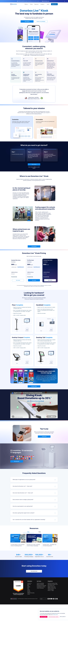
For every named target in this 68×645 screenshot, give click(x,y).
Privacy (28, 590)
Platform (26, 4)
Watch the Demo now (45, 1)
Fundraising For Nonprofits (41, 585)
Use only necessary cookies (53, 616)
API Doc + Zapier (51, 590)
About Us (29, 584)
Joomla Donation (51, 589)
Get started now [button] (34, 571)
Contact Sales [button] (34, 386)
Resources (36, 4)
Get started (34, 164)
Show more (55, 614)
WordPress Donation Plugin (52, 583)
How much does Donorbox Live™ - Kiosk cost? (23, 492)
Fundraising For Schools (41, 586)
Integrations (50, 581)
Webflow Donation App (52, 588)
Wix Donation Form (51, 585)
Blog (28, 531)
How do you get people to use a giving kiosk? (23, 506)
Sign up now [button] (54, 4)
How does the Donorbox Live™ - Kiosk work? (22, 486)
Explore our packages (41, 21)
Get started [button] (27, 21)
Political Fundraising (40, 583)
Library (28, 594)
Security (28, 591)
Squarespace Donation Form (53, 584)
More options (62, 616)
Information (29, 581)
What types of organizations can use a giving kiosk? (24, 479)
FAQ (28, 588)
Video (39, 531)
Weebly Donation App (51, 586)
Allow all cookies (43, 616)
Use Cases (39, 581)
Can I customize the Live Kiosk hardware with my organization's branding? (29, 519)
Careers (28, 586)
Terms (28, 589)
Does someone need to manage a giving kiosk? (23, 499)
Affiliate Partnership (30, 592)
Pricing (31, 4)
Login (48, 4)
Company (42, 4)
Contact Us (29, 583)
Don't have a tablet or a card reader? (34, 167)
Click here (42, 285)
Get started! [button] (34, 246)
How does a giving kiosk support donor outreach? (23, 512)
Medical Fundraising (40, 584)
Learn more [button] (44, 436)
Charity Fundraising (40, 588)
